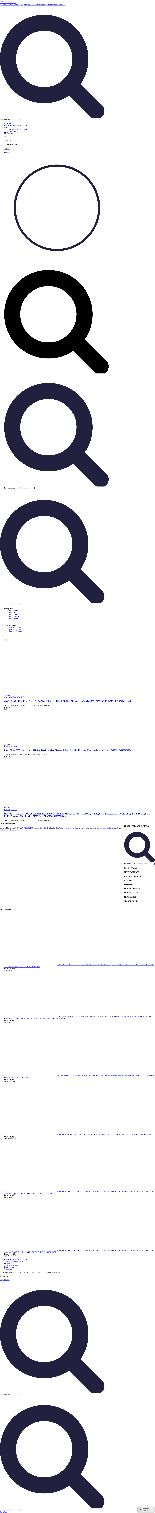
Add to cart (8, 697)
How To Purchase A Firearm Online (16, 1259)
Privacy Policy (9, 1267)
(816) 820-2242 (44, 828)
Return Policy (8, 1263)
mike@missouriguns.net (63, 828)
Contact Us (8, 1269)
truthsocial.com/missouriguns (9, 830)
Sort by (13, 610)
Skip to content (5, 1)
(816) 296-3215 (26, 828)
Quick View (22, 697)
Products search (5, 120)
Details (15, 697)
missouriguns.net (81, 828)
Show (14, 627)
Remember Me (11, 145)
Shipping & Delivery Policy (13, 1261)
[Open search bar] (57, 373)
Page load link (4, 1280)
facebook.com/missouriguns (103, 828)
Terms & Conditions (11, 1265)
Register (7, 152)
